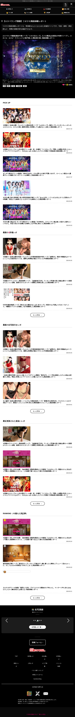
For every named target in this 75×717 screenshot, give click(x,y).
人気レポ (30, 663)
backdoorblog (37, 679)
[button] (33, 620)
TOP (16, 656)
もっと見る (36, 315)
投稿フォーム (37, 642)
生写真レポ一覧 (36, 627)
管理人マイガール (37, 674)
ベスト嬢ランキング (37, 670)
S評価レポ (30, 656)
